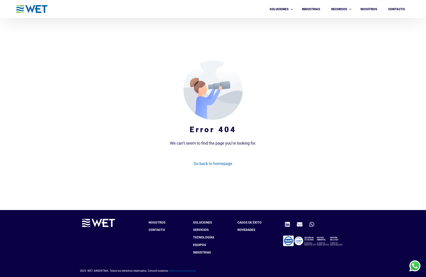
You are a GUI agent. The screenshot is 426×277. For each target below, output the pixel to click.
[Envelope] (299, 224)
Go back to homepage (213, 163)
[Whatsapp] (311, 224)
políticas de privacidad (182, 270)
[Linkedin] (287, 224)
